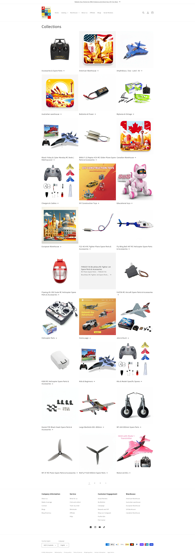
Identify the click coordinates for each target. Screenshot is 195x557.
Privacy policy (68, 552)
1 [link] (89, 483)
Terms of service (78, 552)
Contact (44, 506)
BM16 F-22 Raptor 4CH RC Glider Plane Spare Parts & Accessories (97, 158)
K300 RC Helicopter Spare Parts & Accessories (55, 382)
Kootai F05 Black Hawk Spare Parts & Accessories (57, 428)
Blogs (43, 509)
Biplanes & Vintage (124, 114)
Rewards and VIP (103, 509)
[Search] (143, 12)
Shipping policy (88, 552)
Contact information (99, 552)
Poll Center (101, 520)
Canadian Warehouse (125, 157)
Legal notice (110, 552)
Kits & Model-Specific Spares (128, 381)
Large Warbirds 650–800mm (90, 427)
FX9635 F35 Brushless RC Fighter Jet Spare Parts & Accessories (96, 268)
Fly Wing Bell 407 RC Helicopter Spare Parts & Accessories (134, 247)
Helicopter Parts (48, 338)
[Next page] (105, 483)
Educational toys (123, 203)
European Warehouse (50, 246)
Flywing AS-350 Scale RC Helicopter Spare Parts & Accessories (59, 293)
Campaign (101, 506)
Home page (83, 338)
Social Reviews (102, 498)
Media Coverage (47, 502)
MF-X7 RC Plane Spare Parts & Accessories (59, 473)
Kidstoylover (49, 552)
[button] (64, 13)
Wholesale (73, 509)
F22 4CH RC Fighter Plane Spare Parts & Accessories (95, 247)
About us (45, 498)
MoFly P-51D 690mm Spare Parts (92, 473)
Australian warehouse (50, 114)
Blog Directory (46, 513)
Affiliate (72, 513)
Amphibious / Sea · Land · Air (128, 71)
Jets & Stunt (122, 338)
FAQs (71, 516)
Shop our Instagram (104, 513)
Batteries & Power (86, 114)
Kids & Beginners (86, 381)
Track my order (75, 506)
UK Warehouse (131, 509)
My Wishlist (101, 502)
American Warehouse (87, 71)
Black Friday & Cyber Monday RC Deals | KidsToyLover (58, 158)
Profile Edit (101, 516)
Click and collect (75, 502)
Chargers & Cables (49, 203)
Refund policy (58, 552)
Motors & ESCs (122, 473)
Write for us (73, 498)
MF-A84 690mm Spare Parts (128, 427)
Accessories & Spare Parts (52, 71)
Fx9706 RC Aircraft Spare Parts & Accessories (135, 292)
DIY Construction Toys (88, 203)
